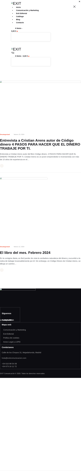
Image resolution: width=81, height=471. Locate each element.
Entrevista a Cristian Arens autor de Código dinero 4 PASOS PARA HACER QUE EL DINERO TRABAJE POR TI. (40, 144)
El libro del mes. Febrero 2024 (25, 253)
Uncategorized (5, 134)
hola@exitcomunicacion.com (14, 358)
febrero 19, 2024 (19, 134)
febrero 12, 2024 (19, 246)
